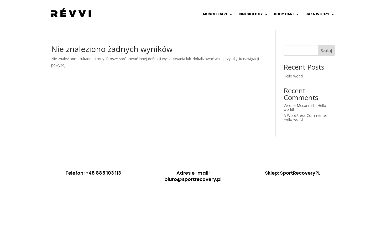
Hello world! (294, 76)
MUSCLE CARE (215, 14)
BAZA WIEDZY (317, 14)
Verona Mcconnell (299, 105)
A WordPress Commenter (305, 115)
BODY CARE (284, 14)
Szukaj (326, 50)
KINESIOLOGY (251, 14)
